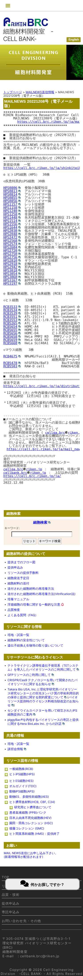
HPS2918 (10, 264)
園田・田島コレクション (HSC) (31, 823)
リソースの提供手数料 (23, 572)
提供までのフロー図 (21, 562)
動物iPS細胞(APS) (22, 791)
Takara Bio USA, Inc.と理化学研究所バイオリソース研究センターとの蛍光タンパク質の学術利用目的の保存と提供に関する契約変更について (43, 693)
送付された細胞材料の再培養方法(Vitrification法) (41, 594)
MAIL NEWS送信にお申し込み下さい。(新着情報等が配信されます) (31, 855)
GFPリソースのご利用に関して (29, 675)
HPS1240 (10, 211)
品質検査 (14, 610)
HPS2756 (10, 257)
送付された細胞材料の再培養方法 (31, 588)
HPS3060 (10, 277)
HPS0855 (10, 198)
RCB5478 (10, 363)
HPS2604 (10, 247)
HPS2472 (10, 237)
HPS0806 (10, 188)
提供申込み (15, 567)
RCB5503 (10, 366)
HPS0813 (10, 191)
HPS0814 (10, 194)
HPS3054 (10, 274)
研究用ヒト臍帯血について (32, 807)
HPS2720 (10, 251)
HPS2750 (10, 254)
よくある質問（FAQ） (23, 615)
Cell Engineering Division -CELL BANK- (37, 972)
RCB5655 (10, 330)
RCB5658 (10, 336)
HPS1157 (10, 204)
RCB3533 (10, 307)
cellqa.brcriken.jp (22, 469)
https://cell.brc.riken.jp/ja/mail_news (44, 449)
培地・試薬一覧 (18, 635)
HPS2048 (10, 234)
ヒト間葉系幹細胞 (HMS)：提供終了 (34, 833)
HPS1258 (10, 214)
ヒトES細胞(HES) (21, 781)
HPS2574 (10, 244)
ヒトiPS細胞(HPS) (22, 774)
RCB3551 (10, 317)
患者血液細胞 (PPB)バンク (27, 812)
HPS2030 (10, 231)
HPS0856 (10, 201)
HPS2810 (10, 260)
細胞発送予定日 (18, 578)
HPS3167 (10, 280)
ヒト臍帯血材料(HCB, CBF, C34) (32, 802)
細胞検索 (40, 522)
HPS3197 (10, 284)
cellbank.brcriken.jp (24, 473)
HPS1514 (10, 221)
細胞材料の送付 (18, 583)
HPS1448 (10, 217)
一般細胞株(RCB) (21, 769)
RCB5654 (10, 327)
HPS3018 (10, 270)
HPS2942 (10, 267)
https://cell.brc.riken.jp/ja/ (32, 476)
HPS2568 (10, 241)
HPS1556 (10, 224)
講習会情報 (15, 749)
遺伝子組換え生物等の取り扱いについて (35, 645)
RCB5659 (10, 340)
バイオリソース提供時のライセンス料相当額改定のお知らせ (43, 701)
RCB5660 (10, 343)
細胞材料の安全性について (26, 640)
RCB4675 (10, 356)
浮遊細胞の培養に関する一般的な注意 (34, 604)
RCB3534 (10, 310)
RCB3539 (10, 313)
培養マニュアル (18, 599)
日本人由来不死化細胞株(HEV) (30, 818)
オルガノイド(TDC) (23, 786)
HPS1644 (10, 227)
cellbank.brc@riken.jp (40, 956)
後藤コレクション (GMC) (26, 828)
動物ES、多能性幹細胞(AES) (29, 796)
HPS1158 (10, 208)
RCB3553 (10, 320)
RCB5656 (10, 333)
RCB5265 (10, 323)
